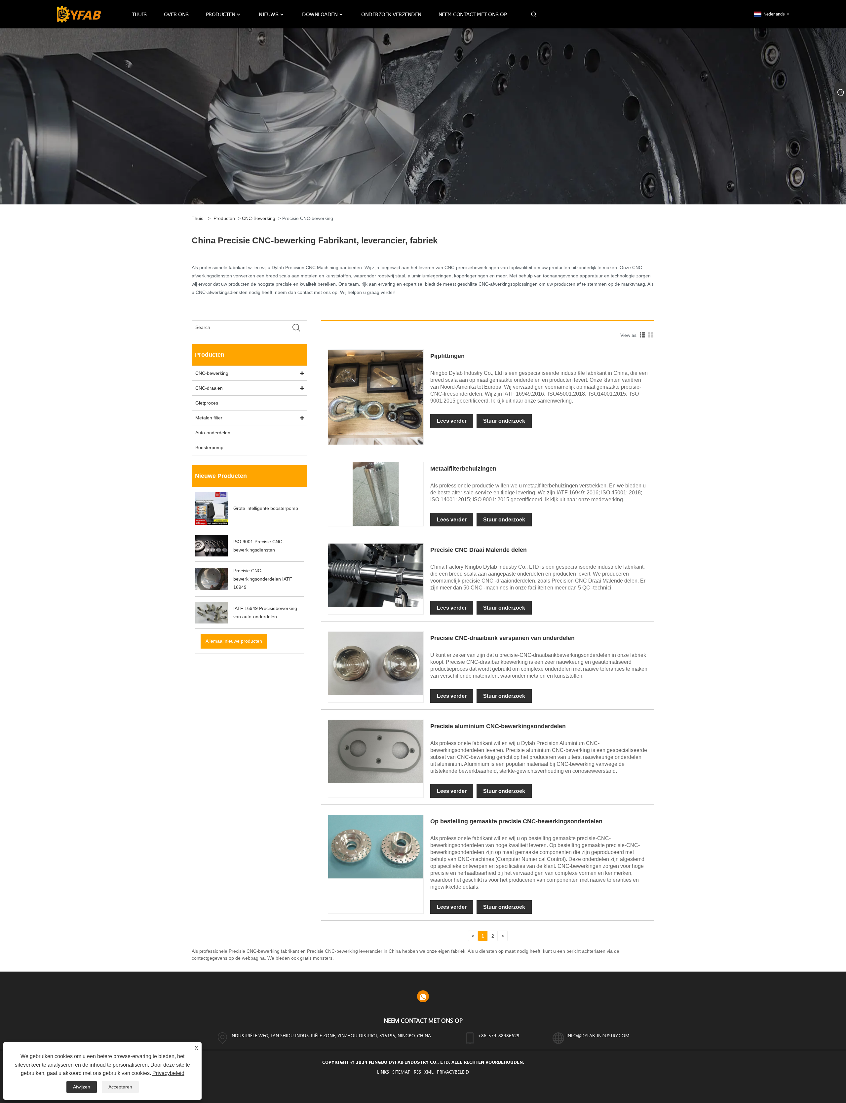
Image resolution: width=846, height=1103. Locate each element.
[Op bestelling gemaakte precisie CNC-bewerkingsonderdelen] (375, 846)
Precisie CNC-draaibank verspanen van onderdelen (502, 638)
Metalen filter (208, 417)
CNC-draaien (209, 388)
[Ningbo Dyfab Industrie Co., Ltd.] (79, 14)
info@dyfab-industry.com (598, 1035)
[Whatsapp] (423, 996)
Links (383, 1072)
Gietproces (206, 403)
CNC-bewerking (258, 218)
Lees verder (452, 421)
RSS (417, 1072)
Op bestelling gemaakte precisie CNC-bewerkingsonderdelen (516, 821)
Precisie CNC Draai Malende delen (478, 550)
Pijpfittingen (447, 356)
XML (429, 1072)
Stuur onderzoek (504, 421)
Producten (224, 218)
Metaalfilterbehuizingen (463, 468)
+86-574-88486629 (498, 1035)
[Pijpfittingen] (375, 396)
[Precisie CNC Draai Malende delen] (375, 575)
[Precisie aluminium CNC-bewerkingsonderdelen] (375, 751)
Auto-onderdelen (212, 432)
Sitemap (401, 1072)
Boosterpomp (209, 447)
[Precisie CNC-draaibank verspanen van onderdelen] (375, 663)
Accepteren (120, 1086)
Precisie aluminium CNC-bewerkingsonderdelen (498, 726)
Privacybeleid (453, 1072)
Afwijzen (81, 1086)
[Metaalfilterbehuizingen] (375, 493)
